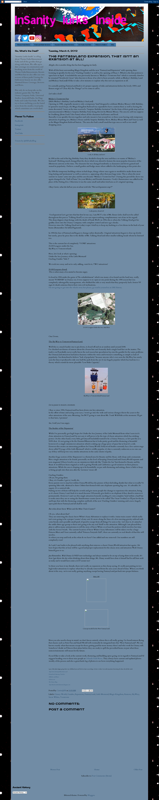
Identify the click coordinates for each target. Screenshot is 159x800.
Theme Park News (23, 45)
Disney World (60, 694)
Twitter (18, 129)
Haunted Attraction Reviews (64, 45)
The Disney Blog (53, 682)
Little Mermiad (102, 694)
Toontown (64, 697)
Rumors (127, 694)
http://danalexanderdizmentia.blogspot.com (59, 685)
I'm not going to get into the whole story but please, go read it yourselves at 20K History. (85, 287)
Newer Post (55, 769)
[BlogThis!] (85, 690)
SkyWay (135, 694)
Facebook (19, 121)
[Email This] (83, 690)
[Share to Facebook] (89, 690)
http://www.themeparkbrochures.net (58, 672)
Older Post (138, 769)
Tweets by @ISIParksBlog (25, 141)
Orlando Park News (94, 658)
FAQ (112, 45)
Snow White (54, 697)
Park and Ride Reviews (42, 45)
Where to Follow (101, 45)
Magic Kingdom (116, 694)
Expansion (79, 694)
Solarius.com (52, 679)
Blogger (91, 795)
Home (97, 769)
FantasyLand (90, 694)
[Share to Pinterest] (92, 690)
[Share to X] (87, 690)
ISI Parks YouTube (84, 45)
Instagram (19, 125)
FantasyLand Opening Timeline (57, 674)
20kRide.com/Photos (54, 677)
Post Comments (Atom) (102, 776)
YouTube (19, 133)
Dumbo (71, 694)
